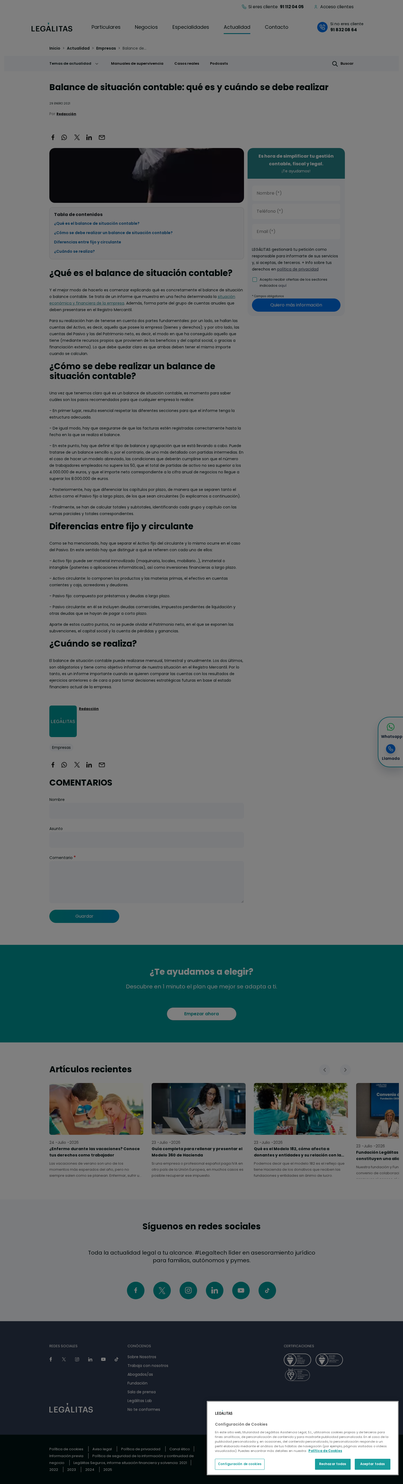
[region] (303, 1438)
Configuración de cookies (240, 1464)
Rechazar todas (333, 1464)
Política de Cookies (325, 1451)
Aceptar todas (372, 1464)
